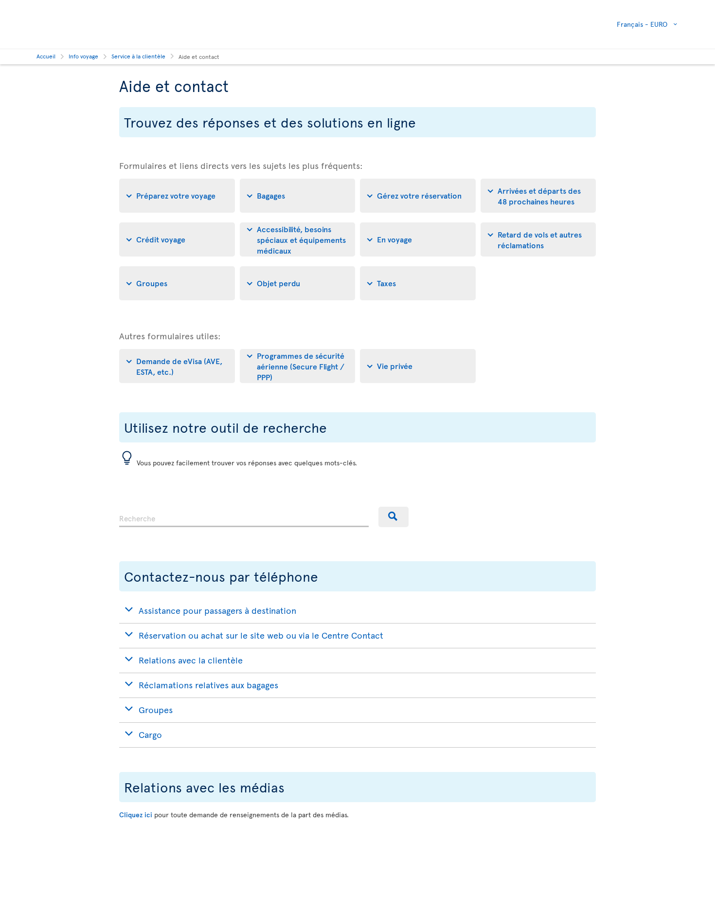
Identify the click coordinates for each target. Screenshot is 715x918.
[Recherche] (393, 517)
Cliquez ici (135, 814)
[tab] (177, 196)
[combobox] (244, 517)
